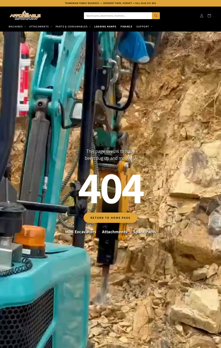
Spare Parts (144, 231)
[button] (17, 26)
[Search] (156, 15)
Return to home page (110, 218)
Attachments (114, 231)
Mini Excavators (80, 231)
